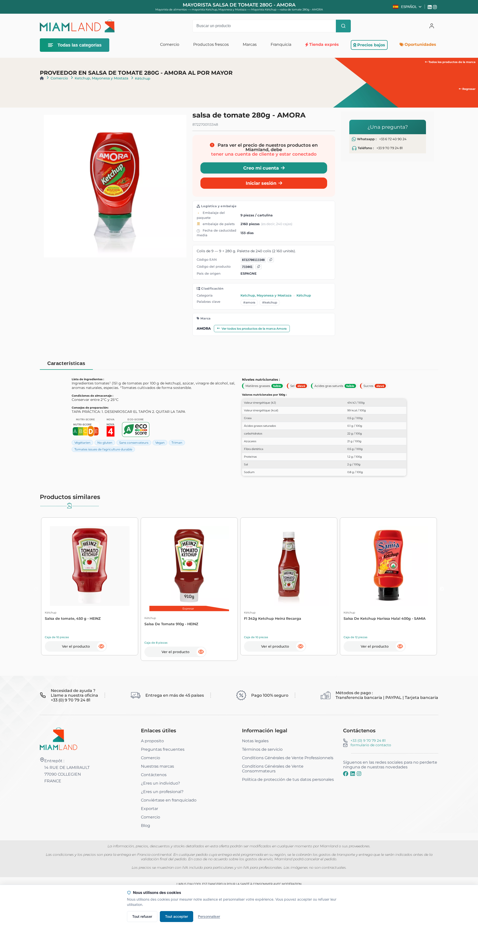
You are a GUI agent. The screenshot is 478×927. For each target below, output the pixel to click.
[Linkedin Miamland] (430, 6)
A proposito (152, 741)
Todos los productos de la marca (452, 62)
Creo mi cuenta (261, 168)
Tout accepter (176, 916)
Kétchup (142, 78)
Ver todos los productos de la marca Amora (254, 328)
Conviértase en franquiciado (168, 800)
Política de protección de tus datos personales (288, 779)
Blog (145, 825)
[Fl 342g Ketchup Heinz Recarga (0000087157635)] (289, 566)
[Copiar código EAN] (271, 259)
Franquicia (281, 44)
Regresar (469, 89)
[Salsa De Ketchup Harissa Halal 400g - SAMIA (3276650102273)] (388, 566)
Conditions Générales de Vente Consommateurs (272, 768)
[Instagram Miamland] (435, 6)
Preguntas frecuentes (162, 749)
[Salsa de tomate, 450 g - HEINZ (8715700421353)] (89, 566)
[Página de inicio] (42, 78)
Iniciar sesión (261, 183)
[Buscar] (343, 26)
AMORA (204, 328)
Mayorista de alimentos (171, 9)
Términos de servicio (262, 749)
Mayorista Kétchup (264, 9)
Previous (36, 589)
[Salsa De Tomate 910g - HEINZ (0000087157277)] (189, 566)
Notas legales (255, 741)
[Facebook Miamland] (345, 774)
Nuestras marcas (157, 766)
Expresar (188, 608)
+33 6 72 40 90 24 (393, 139)
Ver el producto (76, 646)
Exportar (149, 808)
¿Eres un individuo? (160, 783)
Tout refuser (142, 916)
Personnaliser (209, 916)
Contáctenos (154, 774)
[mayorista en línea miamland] (77, 26)
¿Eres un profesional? (162, 791)
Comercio (59, 78)
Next (441, 589)
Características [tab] (66, 363)
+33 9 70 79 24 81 (389, 148)
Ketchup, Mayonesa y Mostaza (101, 78)
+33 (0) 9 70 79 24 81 (368, 740)
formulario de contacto (371, 745)
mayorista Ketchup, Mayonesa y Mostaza (219, 9)
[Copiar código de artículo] (258, 266)
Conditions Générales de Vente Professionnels (287, 757)
